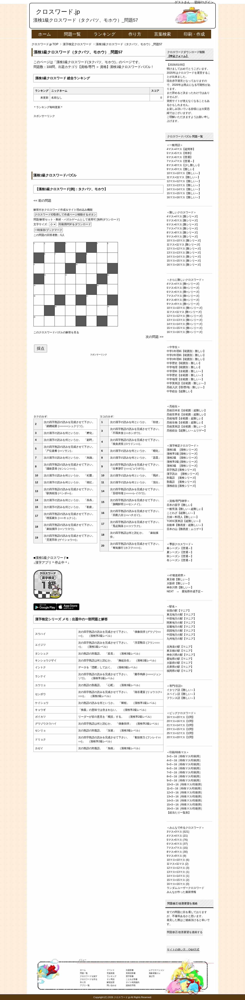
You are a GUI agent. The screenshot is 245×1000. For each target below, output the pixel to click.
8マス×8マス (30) (177, 851)
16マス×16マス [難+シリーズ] (184, 331)
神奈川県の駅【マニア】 (181, 654)
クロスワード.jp (58, 11)
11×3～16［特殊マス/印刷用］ (185, 788)
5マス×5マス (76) (177, 839)
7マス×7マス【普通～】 (181, 161)
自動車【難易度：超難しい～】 (185, 524)
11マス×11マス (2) (178, 863)
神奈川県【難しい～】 (180, 587)
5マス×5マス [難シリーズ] (182, 220)
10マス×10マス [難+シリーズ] (184, 307)
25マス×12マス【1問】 (181, 733)
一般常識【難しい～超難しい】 (185, 508)
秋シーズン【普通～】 (180, 556)
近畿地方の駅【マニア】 (181, 626)
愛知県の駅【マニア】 (180, 658)
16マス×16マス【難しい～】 (184, 197)
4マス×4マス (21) (177, 835)
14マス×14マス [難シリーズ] (184, 256)
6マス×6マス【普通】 (180, 157)
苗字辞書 (130, 976)
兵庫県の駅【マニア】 (180, 666)
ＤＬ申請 (110, 979)
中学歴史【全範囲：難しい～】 (185, 375)
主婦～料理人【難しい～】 (183, 516)
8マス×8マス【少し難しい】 (184, 165)
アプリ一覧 (85, 985)
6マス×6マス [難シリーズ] (182, 224)
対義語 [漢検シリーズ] (181, 477)
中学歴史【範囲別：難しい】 (184, 363)
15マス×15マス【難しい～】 (184, 193)
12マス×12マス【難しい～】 (184, 181)
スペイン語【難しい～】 (181, 693)
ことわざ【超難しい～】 (181, 512)
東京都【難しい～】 (179, 579)
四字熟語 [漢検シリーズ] (181, 469)
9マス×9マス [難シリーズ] (182, 236)
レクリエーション (156, 970)
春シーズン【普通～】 (180, 548)
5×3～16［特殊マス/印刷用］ (184, 764)
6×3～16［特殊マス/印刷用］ (184, 768)
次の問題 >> (154, 337)
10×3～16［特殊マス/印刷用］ (185, 784)
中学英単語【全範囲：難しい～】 (187, 383)
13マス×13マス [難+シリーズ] (184, 319)
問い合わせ (111, 985)
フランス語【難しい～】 (181, 697)
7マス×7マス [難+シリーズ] (183, 295)
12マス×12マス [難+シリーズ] (184, 315)
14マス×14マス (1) (178, 875)
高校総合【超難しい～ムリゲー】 (187, 430)
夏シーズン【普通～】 (180, 552)
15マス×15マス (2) (178, 879)
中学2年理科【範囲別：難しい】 (186, 355)
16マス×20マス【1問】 (181, 717)
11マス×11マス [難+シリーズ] (184, 311)
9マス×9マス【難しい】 (181, 169)
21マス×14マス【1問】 (181, 725)
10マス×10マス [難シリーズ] (184, 240)
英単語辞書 (131, 973)
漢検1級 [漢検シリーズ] (182, 449)
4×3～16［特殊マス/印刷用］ (184, 760)
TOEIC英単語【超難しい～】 (184, 520)
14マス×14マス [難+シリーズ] (184, 323)
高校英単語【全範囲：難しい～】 (187, 426)
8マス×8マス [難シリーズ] (182, 232)
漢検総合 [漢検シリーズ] (181, 485)
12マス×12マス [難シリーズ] (184, 248)
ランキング (105, 34)
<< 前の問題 (42, 200)
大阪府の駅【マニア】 (180, 662)
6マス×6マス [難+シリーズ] (183, 291)
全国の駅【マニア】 (179, 610)
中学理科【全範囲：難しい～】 (185, 371)
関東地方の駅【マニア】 (181, 622)
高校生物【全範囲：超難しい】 (185, 422)
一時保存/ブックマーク (48, 229)
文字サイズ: (40, 224)
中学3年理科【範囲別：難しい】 (186, 359)
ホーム (44, 34)
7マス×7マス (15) (177, 847)
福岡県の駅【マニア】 (180, 670)
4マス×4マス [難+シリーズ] (183, 283)
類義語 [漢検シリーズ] (181, 481)
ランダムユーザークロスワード (185, 887)
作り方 (134, 34)
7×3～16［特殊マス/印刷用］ (184, 772)
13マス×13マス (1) (178, 871)
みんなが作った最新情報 (181, 891)
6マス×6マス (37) (177, 843)
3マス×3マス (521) (178, 831)
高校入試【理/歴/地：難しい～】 (186, 387)
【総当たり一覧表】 (179, 812)
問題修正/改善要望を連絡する (185, 932)
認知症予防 (131, 985)
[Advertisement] (98, 145)
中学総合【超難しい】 (180, 391)
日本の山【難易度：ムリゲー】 (185, 529)
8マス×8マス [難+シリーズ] (183, 299)
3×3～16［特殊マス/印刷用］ (184, 756)
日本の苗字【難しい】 (180, 504)
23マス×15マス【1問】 (181, 729)
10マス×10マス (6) (178, 859)
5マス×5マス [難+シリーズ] (183, 287)
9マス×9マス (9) (176, 855)
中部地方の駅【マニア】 (181, 618)
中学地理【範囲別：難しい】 (184, 367)
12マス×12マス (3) (178, 867)
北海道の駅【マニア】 (180, 646)
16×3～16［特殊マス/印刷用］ (185, 808)
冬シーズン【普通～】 (180, 560)
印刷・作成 (194, 34)
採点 (40, 348)
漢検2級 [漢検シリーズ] (182, 457)
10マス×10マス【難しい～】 (184, 173)
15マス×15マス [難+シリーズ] (184, 327)
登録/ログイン (203, 2)
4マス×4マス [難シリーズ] (182, 216)
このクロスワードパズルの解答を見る (56, 332)
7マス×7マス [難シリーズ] (182, 228)
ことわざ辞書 (131, 979)
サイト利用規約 (132, 982)
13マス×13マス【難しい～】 (184, 185)
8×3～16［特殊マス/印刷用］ (184, 776)
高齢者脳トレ (154, 973)
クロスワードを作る (88, 979)
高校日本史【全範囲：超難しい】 (187, 410)
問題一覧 (72, 34)
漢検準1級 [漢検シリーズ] (182, 453)
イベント (110, 970)
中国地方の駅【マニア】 (181, 634)
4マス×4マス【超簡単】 (181, 149)
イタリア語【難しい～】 (181, 689)
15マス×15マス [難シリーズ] (184, 260)
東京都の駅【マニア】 (180, 650)
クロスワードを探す (88, 976)
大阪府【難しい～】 (179, 583)
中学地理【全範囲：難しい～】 (185, 379)
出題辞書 (130, 970)
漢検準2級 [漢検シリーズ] (182, 461)
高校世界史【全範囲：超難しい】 (187, 414)
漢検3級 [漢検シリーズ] (182, 465)
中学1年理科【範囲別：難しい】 (186, 351)
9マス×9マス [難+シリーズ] (183, 303)
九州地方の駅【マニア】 (181, 638)
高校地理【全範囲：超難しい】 (185, 418)
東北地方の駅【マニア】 (181, 614)
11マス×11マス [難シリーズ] (183, 244)
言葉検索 (162, 34)
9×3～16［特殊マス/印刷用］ (184, 780)
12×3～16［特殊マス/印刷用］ (185, 792)
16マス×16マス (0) (178, 883)
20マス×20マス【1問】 (181, 737)
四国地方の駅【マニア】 (181, 630)
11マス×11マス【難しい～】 (183, 177)
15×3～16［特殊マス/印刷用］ (185, 804)
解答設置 (110, 982)
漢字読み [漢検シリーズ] (182, 473)
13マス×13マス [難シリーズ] (184, 252)
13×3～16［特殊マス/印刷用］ (185, 796)
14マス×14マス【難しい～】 (184, 189)
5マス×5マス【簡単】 (180, 153)
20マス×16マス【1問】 (181, 721)
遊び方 (152, 976)
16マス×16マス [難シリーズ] (184, 264)
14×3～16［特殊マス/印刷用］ (185, 800)
